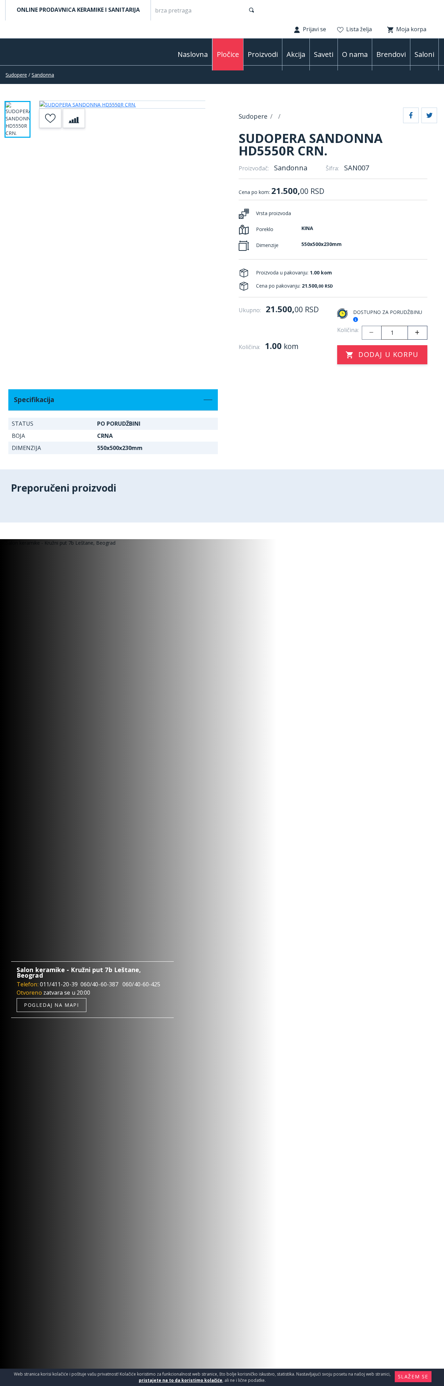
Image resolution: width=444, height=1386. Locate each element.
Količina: (348, 330)
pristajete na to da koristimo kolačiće (180, 1380)
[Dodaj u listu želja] (50, 118)
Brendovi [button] (391, 54)
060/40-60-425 (141, 984)
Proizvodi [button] (263, 54)
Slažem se (413, 1376)
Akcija (296, 54)
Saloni (424, 54)
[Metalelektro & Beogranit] (41, 53)
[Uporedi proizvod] (74, 118)
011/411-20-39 (59, 984)
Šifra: (332, 168)
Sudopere (16, 74)
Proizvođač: (254, 168)
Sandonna (43, 74)
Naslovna (193, 54)
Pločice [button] (228, 54)
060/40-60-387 (99, 984)
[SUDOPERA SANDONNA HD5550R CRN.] (122, 105)
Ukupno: (250, 310)
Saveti (323, 54)
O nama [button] (355, 54)
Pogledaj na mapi (51, 1005)
